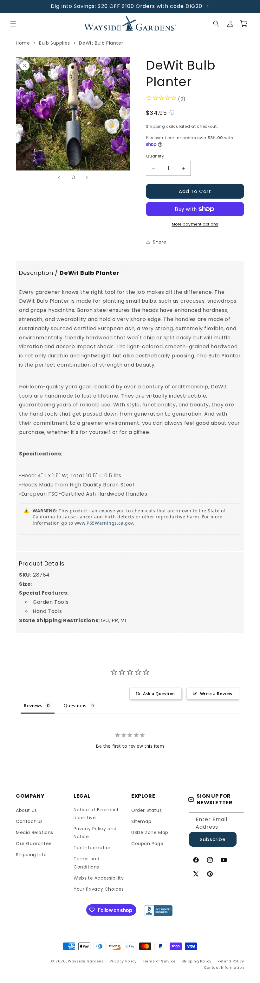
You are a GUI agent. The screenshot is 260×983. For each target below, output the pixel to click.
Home (23, 43)
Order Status (146, 810)
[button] (13, 24)
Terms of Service (159, 961)
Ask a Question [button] (159, 693)
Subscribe (213, 839)
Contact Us (29, 821)
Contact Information (224, 967)
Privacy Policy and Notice (95, 832)
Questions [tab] (75, 705)
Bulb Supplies (54, 43)
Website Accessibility (99, 878)
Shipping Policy (197, 961)
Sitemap (141, 821)
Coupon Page (147, 843)
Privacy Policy (123, 961)
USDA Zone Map (149, 832)
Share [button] (159, 242)
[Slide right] (87, 178)
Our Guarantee (34, 843)
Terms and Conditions (86, 863)
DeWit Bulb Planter (101, 43)
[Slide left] (59, 178)
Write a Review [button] (216, 693)
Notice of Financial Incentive (96, 814)
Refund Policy (231, 961)
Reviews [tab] (33, 705)
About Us (26, 810)
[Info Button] (171, 113)
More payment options (195, 224)
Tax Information (93, 847)
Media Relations (34, 832)
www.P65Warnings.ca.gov (104, 523)
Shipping (155, 126)
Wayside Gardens (86, 961)
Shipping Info (31, 854)
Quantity (155, 156)
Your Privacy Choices (99, 889)
